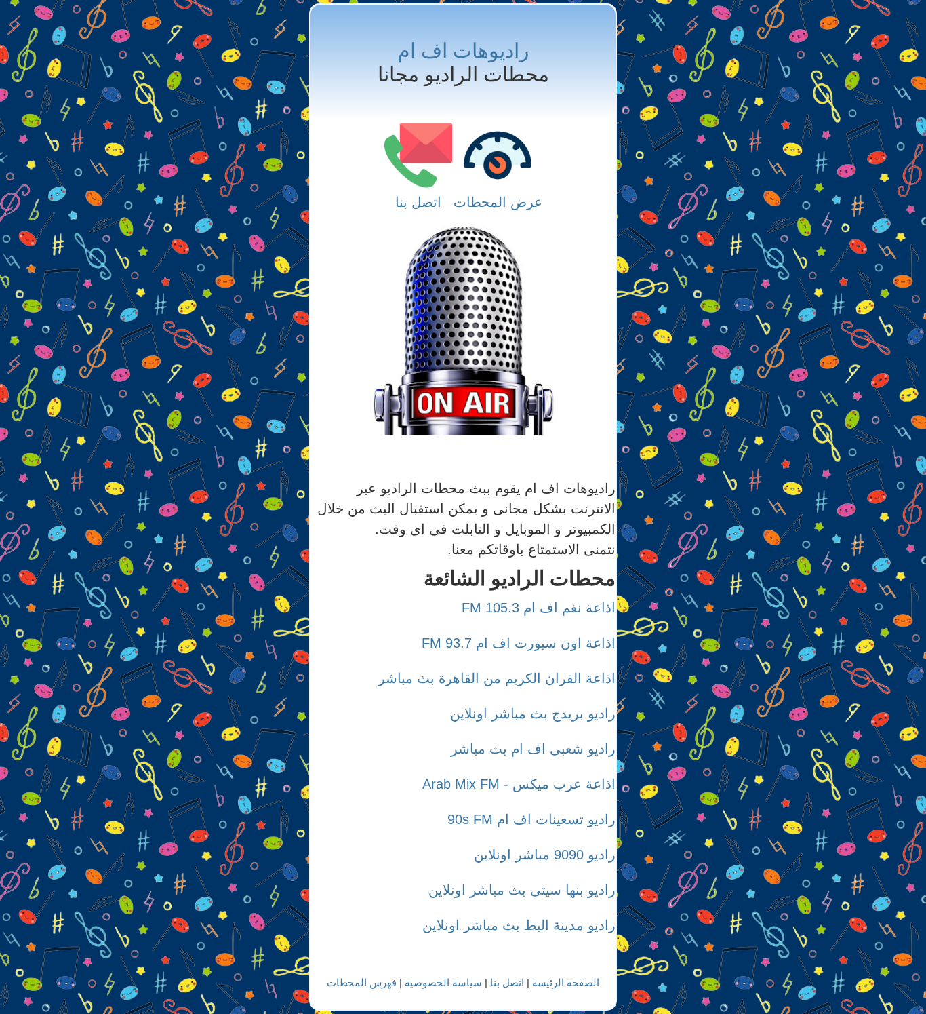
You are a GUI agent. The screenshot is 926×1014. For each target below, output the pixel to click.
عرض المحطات (498, 202)
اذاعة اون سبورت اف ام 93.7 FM (519, 643)
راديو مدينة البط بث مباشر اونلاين (519, 925)
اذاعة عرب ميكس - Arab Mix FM (519, 784)
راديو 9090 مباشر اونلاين (545, 854)
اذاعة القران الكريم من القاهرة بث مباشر (497, 678)
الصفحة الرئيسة (565, 982)
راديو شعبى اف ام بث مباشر (533, 748)
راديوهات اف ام (463, 50)
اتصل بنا (418, 202)
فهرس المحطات (362, 982)
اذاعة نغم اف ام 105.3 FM (539, 607)
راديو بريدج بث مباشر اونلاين (533, 713)
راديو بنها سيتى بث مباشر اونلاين (522, 889)
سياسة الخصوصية (443, 982)
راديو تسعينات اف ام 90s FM (531, 819)
